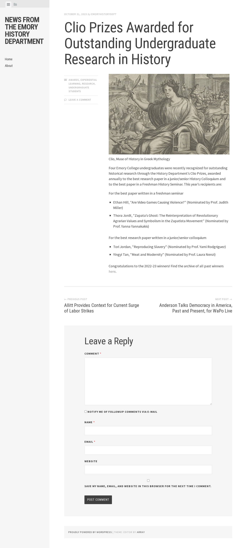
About (9, 66)
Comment (92, 353)
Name (89, 422)
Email (89, 441)
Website (90, 461)
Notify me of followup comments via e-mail (122, 411)
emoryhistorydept (103, 14)
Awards (74, 79)
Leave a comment (80, 99)
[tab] (8, 4)
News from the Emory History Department (24, 31)
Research (88, 83)
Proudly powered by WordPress (90, 532)
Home (8, 59)
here (112, 271)
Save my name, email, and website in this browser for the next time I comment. (147, 486)
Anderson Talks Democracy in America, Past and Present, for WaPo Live (195, 308)
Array (141, 532)
